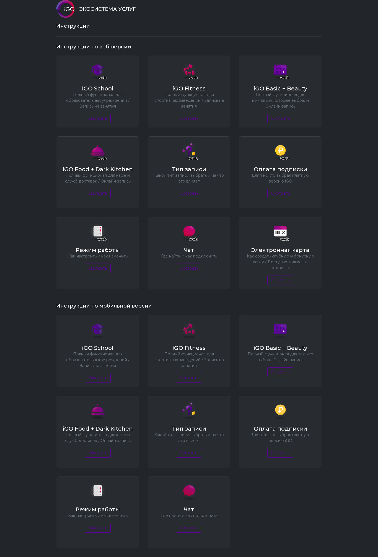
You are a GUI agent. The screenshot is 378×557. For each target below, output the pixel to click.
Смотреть (97, 118)
